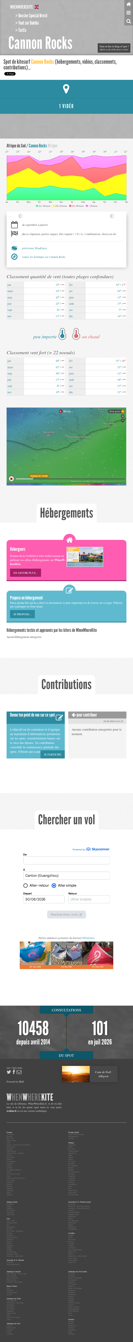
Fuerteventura (11, 1151)
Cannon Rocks (73, 1151)
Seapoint (10, 1188)
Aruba (70, 1237)
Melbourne (72, 1216)
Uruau (70, 1315)
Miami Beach (11, 1313)
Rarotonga (71, 1330)
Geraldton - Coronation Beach (78, 1208)
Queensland (72, 1223)
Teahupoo (71, 1334)
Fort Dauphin (73, 1166)
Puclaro (70, 1305)
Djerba (70, 1159)
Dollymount (11, 1147)
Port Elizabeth (73, 1195)
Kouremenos (11, 1161)
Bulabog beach (12, 1223)
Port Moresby (11, 1252)
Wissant (71, 1139)
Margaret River (73, 1214)
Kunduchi (71, 1174)
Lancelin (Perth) (73, 1212)
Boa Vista (71, 1149)
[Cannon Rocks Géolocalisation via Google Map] (66, 89)
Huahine (71, 1321)
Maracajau (71, 1290)
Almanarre (10, 1134)
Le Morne (71, 1180)
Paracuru (71, 1299)
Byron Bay (72, 1204)
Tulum (9, 1319)
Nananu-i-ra (72, 1326)
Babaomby (72, 1145)
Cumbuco (10, 1334)
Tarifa (8, 1193)
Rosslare (9, 1186)
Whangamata (72, 1229)
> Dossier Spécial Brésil (31, 16)
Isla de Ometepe (12, 1278)
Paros (8, 1176)
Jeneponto (10, 1235)
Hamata (70, 1168)
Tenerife (9, 1195)
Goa (8, 1225)
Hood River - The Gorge (15, 1303)
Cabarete (71, 1243)
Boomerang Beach (13, 1264)
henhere (30, 1097)
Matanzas (71, 1292)
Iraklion (9, 1159)
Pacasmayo (72, 1294)
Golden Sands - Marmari (15, 1153)
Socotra (9, 1294)
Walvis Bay (11, 1214)
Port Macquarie (73, 1221)
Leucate (9, 1166)
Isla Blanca (10, 1305)
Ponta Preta (72, 1193)
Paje (69, 1188)
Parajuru (71, 1301)
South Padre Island (13, 1317)
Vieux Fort (72, 1262)
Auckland (10, 1262)
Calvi (8, 1143)
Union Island (72, 1260)
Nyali (70, 1186)
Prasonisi (10, 1182)
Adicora (9, 1326)
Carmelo (9, 1330)
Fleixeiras (71, 1276)
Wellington (72, 1227)
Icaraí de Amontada (74, 1278)
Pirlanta (9, 1250)
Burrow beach (11, 1141)
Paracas (70, 1296)
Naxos (9, 1172)
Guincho (9, 1155)
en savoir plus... (26, 573)
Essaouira (71, 1163)
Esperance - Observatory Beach (79, 1206)
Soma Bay (10, 1212)
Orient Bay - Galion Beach (77, 1256)
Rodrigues (10, 1204)
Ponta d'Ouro (72, 1190)
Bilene (70, 1147)
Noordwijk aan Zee (13, 1174)
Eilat (8, 1288)
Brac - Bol (10, 1139)
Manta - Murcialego (75, 1288)
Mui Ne (9, 1241)
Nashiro (9, 1243)
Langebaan (72, 1176)
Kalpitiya (10, 1239)
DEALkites (88, 938)
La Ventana (10, 1309)
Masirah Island (12, 1292)
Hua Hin (9, 1229)
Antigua (71, 1235)
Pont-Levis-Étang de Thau (16, 1178)
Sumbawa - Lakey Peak (15, 1256)
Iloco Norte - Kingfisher (15, 1231)
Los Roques (72, 1284)
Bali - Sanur (11, 1221)
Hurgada (71, 1170)
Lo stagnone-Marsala (14, 1170)
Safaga (9, 1206)
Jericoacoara (72, 1280)
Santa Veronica (73, 1311)
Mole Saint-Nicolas (75, 1250)
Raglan (70, 1225)
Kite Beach (10, 1307)
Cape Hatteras (11, 1301)
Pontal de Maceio (74, 1303)
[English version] (36, 7)
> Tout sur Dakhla (27, 23)
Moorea (70, 1324)
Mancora (71, 1286)
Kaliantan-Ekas (12, 1237)
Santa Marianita (73, 1309)
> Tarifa (20, 30)
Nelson (70, 1219)
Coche (9, 1332)
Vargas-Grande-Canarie (76, 1134)
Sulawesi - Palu (12, 1254)
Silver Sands (72, 1258)
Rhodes (9, 1184)
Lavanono (71, 1178)
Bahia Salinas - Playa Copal (16, 1274)
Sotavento (10, 1190)
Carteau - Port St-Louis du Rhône (18, 1145)
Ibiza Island (11, 1157)
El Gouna (71, 1161)
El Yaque (71, 1274)
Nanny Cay (72, 1252)
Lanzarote (10, 1163)
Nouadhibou (72, 1184)
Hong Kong (11, 1227)
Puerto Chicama (73, 1307)
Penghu (9, 1248)
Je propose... (22, 614)
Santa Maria (11, 1210)
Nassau (70, 1254)
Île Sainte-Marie (73, 1172)
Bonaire (71, 1241)
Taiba (70, 1313)
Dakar (70, 1155)
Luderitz (71, 1182)
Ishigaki (9, 1233)
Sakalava (10, 1208)
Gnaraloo (71, 1210)
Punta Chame (11, 1280)
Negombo (10, 1246)
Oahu (8, 1315)
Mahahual (10, 1311)
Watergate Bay (73, 1136)
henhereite (21, 7)
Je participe (52, 754)
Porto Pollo (11, 1180)
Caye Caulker (11, 1276)
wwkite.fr (12, 1111)
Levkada (9, 1168)
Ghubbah (10, 1290)
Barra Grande (11, 1328)
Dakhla (70, 1157)
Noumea (71, 1328)
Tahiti (70, 1332)
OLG (21, 1081)
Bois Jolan (72, 1239)
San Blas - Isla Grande (14, 1282)
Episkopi (10, 1149)
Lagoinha (71, 1282)
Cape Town (72, 1153)
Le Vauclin (72, 1248)
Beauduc (9, 1136)
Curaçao (71, 1246)
